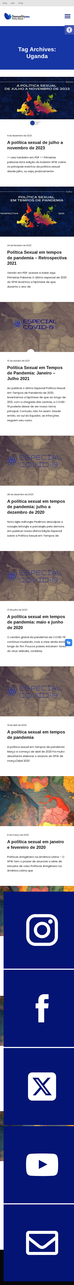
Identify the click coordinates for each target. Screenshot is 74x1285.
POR (20, 3)
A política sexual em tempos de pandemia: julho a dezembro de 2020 (36, 507)
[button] (69, 30)
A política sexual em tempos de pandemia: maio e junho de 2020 (36, 622)
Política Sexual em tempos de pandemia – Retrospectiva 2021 (37, 258)
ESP (13, 3)
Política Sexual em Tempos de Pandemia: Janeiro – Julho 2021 (35, 373)
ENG (5, 3)
